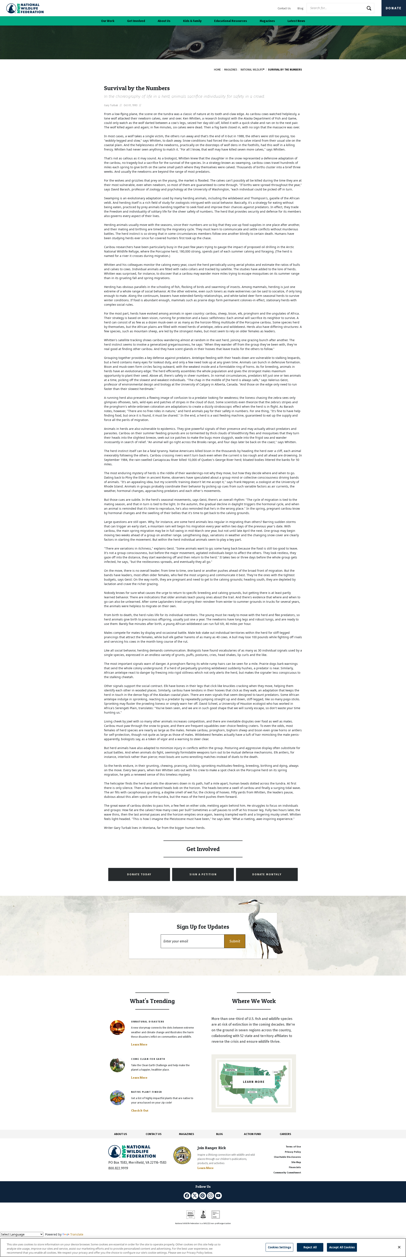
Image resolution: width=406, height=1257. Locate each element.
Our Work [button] (107, 21)
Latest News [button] (296, 21)
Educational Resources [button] (230, 21)
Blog (300, 8)
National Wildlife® (253, 69)
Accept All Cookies (342, 1247)
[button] (234, 941)
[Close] (399, 1247)
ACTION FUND (252, 1134)
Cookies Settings (279, 1247)
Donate (394, 8)
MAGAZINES (186, 1134)
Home (217, 69)
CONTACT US (154, 1134)
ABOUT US (120, 1134)
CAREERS (285, 1134)
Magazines (230, 69)
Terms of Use (293, 1146)
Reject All (310, 1247)
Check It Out (139, 1110)
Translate (76, 1234)
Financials (295, 1167)
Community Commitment (287, 1172)
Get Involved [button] (136, 21)
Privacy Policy (293, 1152)
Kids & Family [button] (192, 21)
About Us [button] (164, 21)
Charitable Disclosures (287, 1157)
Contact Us (284, 8)
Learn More (139, 1044)
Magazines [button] (267, 21)
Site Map (296, 1162)
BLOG (219, 1134)
